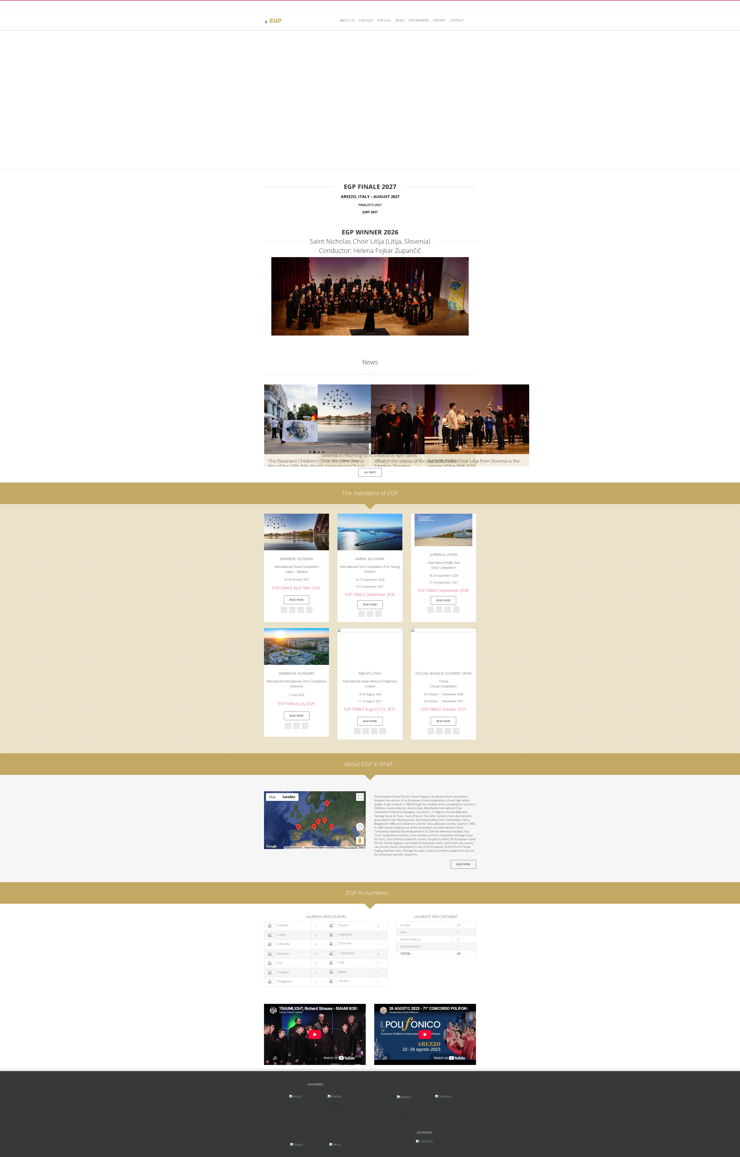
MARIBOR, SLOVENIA (296, 558)
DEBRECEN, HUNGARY (296, 673)
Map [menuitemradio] (272, 797)
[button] (470, 20)
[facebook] (284, 610)
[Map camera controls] (360, 827)
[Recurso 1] (443, 515)
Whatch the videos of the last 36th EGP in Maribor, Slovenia (417, 463)
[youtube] (301, 610)
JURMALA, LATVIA (443, 554)
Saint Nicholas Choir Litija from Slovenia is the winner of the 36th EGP (474, 463)
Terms (362, 848)
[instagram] (292, 610)
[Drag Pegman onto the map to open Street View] (360, 840)
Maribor (345, 460)
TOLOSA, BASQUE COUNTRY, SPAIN (443, 673)
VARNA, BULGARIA (369, 558)
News (370, 362)
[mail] (309, 610)
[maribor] (296, 515)
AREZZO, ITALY (370, 673)
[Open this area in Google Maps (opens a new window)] (271, 846)
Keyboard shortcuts (293, 848)
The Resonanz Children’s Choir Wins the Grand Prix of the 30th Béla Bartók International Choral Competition (316, 466)
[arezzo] (296, 630)
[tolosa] (443, 630)
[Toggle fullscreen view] (360, 797)
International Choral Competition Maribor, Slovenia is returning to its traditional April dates (369, 452)
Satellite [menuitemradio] (288, 797)
